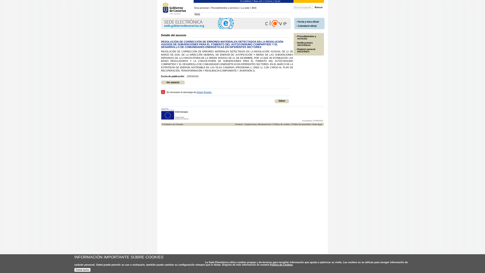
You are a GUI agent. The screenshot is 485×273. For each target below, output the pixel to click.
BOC (254, 8)
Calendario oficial (307, 26)
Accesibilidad (245, 1)
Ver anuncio (173, 82)
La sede (245, 8)
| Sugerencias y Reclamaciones (257, 124)
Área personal (201, 8)
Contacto (269, 1)
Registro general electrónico (306, 50)
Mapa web (258, 1)
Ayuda (277, 1)
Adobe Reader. (204, 92)
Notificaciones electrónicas (305, 44)
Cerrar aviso (82, 269)
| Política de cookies (281, 124)
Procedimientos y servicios (225, 8)
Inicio (197, 14)
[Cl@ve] (226, 28)
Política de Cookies (281, 264)
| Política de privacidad (301, 124)
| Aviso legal (317, 124)
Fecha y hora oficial (308, 22)
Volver (281, 101)
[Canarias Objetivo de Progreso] (175, 119)
